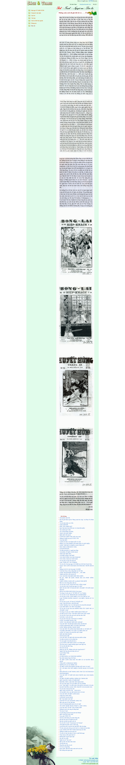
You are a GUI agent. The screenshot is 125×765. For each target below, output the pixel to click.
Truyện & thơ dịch (36, 13)
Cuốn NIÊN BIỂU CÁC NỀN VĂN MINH (70, 606)
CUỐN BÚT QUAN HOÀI (66, 697)
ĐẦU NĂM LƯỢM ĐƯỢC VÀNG (68, 547)
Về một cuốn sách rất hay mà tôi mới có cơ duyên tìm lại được (75, 728)
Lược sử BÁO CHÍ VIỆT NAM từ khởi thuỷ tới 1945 (73, 729)
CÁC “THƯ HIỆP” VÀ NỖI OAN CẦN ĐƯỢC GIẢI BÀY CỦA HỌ (76, 685)
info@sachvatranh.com (68, 4)
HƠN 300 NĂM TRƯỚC (66, 634)
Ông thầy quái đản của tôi (66, 745)
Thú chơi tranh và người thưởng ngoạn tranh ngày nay (73, 644)
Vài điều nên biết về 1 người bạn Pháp (69, 550)
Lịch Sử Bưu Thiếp (64, 653)
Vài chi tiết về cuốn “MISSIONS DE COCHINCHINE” (73, 594)
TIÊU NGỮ (62, 654)
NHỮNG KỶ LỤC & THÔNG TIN (68, 664)
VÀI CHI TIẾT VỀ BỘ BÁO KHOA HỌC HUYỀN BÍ (73, 624)
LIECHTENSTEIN (64, 548)
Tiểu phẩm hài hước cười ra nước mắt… (69, 724)
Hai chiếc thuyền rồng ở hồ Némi (68, 658)
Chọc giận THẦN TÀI (65, 716)
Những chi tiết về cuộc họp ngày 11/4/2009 (70, 569)
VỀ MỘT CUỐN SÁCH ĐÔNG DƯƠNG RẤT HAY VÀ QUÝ (75, 666)
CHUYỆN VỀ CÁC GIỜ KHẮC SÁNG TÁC (71, 700)
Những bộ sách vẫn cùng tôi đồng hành (69, 709)
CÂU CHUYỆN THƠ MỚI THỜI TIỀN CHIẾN (71, 576)
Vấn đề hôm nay (64, 743)
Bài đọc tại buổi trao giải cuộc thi (68, 721)
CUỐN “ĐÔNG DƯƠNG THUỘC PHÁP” (70, 627)
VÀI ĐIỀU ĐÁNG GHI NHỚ (67, 555)
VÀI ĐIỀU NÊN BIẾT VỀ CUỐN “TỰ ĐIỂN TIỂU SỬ (73, 630)
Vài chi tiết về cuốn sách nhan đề (68, 560)
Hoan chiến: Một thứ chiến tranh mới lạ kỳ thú (71, 748)
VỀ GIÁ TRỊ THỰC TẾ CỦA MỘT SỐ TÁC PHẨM (73, 683)
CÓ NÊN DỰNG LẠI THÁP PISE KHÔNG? (71, 656)
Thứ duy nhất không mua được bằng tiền (69, 717)
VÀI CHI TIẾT (63, 540)
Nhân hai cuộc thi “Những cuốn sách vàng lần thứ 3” (72, 649)
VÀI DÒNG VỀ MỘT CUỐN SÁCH (69, 552)
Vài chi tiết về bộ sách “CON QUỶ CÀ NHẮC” (71, 618)
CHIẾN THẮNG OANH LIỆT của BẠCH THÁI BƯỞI (73, 581)
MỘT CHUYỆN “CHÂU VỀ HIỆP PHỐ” (70, 680)
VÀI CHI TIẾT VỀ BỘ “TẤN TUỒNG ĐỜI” (71, 707)
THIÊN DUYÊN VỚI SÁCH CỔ (68, 574)
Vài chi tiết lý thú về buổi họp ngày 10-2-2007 (71, 586)
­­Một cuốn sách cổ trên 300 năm (67, 702)
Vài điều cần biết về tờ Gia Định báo (68, 639)
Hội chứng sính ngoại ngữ (66, 750)
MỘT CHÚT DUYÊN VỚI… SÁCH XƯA (70, 690)
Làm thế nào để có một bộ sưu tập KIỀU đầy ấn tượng (73, 726)
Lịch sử (33, 15)
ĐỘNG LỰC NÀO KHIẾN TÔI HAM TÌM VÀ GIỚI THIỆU (75, 543)
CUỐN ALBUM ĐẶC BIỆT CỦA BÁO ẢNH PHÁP (72, 625)
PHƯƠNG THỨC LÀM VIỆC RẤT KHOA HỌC (72, 682)
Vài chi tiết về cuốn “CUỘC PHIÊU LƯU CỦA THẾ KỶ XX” (75, 596)
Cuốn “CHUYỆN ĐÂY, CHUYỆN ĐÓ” (69, 603)
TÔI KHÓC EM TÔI (65, 518)
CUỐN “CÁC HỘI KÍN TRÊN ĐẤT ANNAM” (71, 622)
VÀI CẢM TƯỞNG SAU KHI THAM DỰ (70, 557)
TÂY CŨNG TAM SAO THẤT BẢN (69, 559)
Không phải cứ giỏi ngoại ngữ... (67, 736)
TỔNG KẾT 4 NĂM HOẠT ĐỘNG (68, 663)
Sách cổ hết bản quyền (37, 20)
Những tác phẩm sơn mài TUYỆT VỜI (69, 538)
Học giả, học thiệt (64, 738)
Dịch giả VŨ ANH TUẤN (37, 10)
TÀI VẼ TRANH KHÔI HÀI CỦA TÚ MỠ (70, 704)
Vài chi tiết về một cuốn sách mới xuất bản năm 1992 (72, 615)
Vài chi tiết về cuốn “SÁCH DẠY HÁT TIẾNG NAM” (73, 584)
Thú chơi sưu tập (64, 647)
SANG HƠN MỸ (64, 524)
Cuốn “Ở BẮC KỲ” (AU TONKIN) (68, 562)
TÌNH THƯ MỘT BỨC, (66, 553)
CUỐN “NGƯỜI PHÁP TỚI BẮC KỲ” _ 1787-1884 (72, 572)
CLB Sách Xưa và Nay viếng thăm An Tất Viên (71, 571)
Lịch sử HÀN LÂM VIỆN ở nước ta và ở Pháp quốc (72, 642)
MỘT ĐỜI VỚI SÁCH (65, 535)
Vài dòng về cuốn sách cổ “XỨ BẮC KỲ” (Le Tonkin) (73, 593)
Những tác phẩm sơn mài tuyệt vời (68, 731)
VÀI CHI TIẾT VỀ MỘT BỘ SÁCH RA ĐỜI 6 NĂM (73, 637)
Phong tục (34, 23)
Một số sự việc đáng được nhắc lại (68, 583)
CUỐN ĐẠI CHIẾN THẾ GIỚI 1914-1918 (70, 536)
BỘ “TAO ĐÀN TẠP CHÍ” (66, 699)
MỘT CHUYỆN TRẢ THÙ (66, 714)
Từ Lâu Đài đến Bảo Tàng (66, 646)
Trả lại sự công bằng (65, 746)
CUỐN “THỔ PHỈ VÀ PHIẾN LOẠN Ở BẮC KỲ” (72, 545)
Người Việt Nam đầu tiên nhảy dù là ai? (69, 651)
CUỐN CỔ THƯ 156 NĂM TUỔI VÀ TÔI (70, 542)
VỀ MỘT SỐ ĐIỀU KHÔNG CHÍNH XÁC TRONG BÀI (74, 678)
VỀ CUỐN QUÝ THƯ (65, 530)
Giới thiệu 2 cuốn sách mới (66, 617)
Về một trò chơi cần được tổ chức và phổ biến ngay (72, 733)
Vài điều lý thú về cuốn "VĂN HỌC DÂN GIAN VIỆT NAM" (75, 613)
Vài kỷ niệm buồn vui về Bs (66, 523)
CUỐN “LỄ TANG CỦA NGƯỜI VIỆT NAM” (71, 632)
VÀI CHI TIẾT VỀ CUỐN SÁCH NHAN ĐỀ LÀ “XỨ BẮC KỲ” (76, 629)
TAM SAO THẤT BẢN (65, 695)
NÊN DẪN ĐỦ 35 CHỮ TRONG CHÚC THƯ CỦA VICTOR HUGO (77, 671)
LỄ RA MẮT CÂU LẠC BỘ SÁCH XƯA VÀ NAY (72, 692)
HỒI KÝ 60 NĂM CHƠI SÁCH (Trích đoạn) (71, 591)
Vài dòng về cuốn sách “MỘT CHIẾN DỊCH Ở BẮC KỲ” (74, 612)
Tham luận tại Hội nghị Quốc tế (67, 735)
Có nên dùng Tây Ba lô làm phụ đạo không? (70, 712)
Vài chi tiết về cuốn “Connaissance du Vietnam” (71, 723)
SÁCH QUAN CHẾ (64, 635)
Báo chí (33, 25)
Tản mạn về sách (64, 711)
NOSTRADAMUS (64, 673)
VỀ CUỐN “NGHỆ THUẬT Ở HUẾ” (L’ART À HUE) (73, 705)
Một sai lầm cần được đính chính (68, 741)
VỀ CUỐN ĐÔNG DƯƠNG (66, 531)
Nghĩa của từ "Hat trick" (66, 740)
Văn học (33, 18)
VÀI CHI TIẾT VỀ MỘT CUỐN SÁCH (69, 694)
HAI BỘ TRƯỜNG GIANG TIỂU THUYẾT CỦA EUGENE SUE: (76, 687)
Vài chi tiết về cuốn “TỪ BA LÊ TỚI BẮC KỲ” (71, 601)
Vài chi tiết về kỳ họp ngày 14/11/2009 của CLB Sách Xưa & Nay (76, 564)
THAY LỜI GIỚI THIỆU (66, 533)
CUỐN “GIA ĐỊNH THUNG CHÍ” (68, 620)
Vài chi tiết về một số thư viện (67, 688)
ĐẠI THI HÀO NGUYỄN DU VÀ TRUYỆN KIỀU (72, 528)
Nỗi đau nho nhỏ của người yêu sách (68, 719)
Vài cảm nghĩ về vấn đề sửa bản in (68, 641)
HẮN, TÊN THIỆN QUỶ (66, 526)
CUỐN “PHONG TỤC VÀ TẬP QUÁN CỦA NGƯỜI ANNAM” (75, 605)
